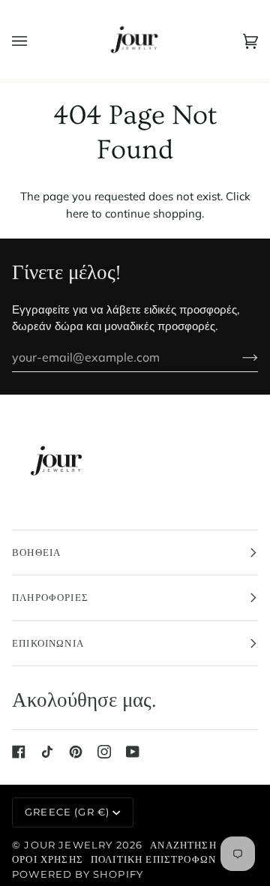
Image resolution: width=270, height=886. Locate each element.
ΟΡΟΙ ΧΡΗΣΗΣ (47, 859)
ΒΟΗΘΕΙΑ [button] (36, 552)
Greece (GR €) (67, 812)
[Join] (238, 357)
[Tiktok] (47, 751)
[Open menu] (34, 41)
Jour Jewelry (68, 845)
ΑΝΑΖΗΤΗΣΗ (183, 845)
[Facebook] (19, 751)
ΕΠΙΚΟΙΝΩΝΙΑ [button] (48, 643)
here (77, 213)
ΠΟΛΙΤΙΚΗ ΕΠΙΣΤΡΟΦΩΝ (153, 859)
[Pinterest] (75, 751)
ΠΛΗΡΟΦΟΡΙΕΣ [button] (50, 597)
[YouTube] (133, 751)
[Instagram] (104, 751)
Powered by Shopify (77, 874)
